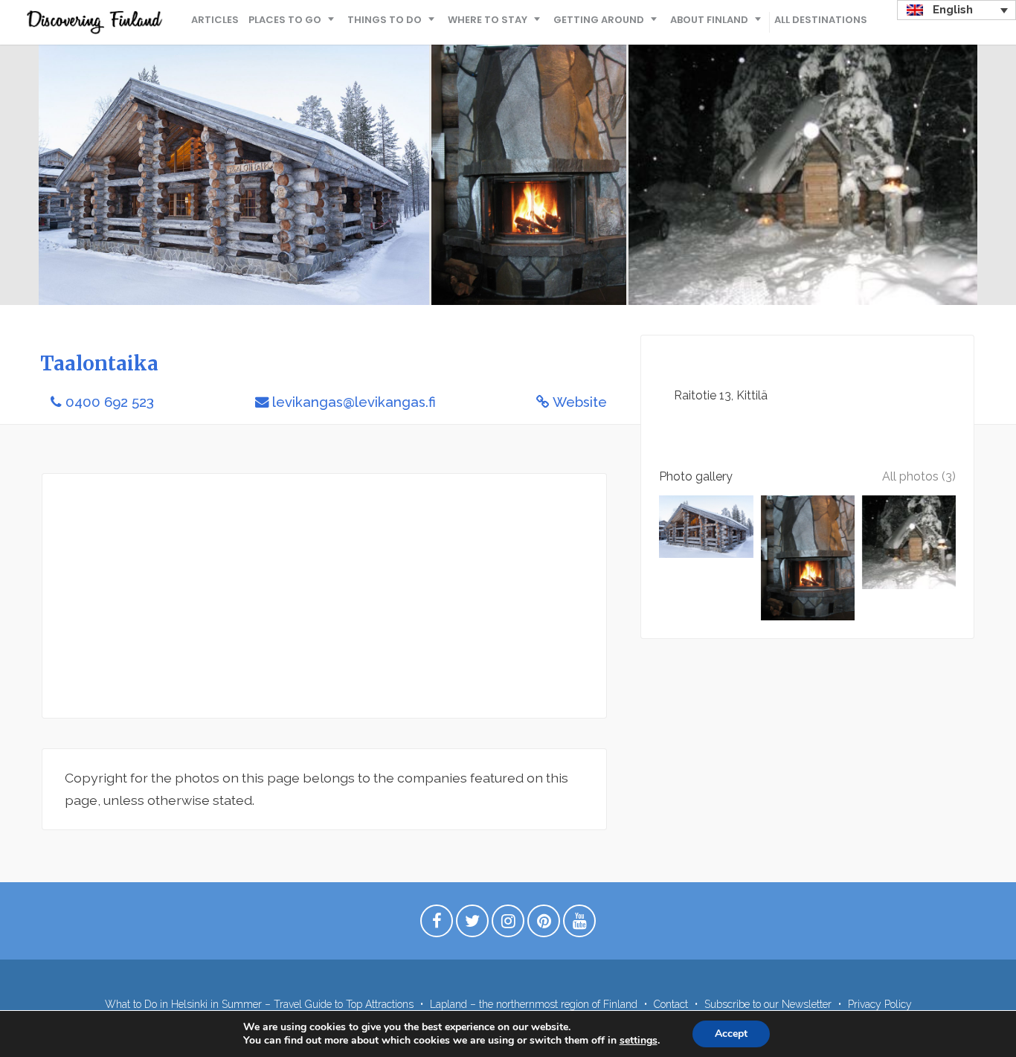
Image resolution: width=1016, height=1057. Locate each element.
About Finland (709, 20)
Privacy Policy (880, 1004)
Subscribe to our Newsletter (768, 1004)
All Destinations (820, 20)
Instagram (508, 924)
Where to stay (487, 20)
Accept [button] (731, 1034)
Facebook (436, 924)
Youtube (579, 924)
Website (580, 402)
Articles (215, 20)
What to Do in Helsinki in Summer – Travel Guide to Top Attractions (259, 1004)
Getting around (598, 20)
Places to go (284, 20)
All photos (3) (919, 476)
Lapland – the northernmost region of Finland (533, 1004)
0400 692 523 (109, 402)
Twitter (472, 924)
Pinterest (544, 924)
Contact (671, 1004)
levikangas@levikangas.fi (354, 402)
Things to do (384, 20)
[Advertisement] (324, 596)
